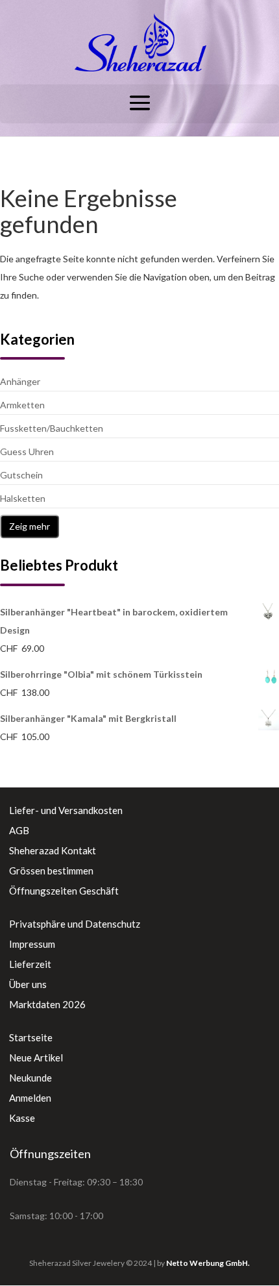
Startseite (31, 1037)
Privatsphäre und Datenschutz (74, 924)
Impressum (32, 944)
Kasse (22, 1118)
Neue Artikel (36, 1057)
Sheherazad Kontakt (52, 850)
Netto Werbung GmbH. (208, 1263)
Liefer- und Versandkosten (66, 810)
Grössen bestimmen (51, 870)
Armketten (22, 404)
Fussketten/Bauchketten (51, 428)
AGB (19, 830)
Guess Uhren (27, 451)
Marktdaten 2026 (47, 1004)
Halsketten (22, 498)
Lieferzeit (30, 964)
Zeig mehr (29, 526)
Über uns (28, 984)
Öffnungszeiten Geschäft (64, 890)
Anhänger (20, 381)
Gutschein (21, 474)
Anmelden (30, 1098)
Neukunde (30, 1077)
